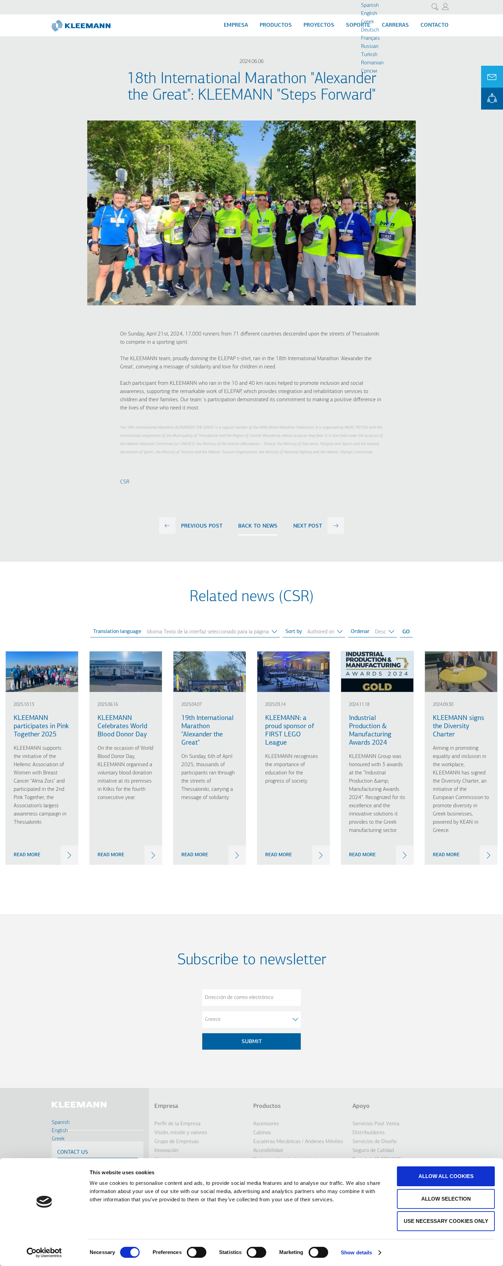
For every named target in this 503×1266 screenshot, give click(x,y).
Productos (276, 25)
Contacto (435, 25)
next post (307, 526)
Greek (367, 22)
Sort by (293, 631)
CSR (124, 482)
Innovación (166, 1150)
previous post (201, 526)
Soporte (358, 25)
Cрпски (369, 71)
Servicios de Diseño (374, 1141)
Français (370, 38)
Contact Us (72, 1152)
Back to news (258, 526)
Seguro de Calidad (373, 1150)
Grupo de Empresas (176, 1141)
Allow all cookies (446, 1176)
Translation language (117, 631)
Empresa (236, 25)
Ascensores (266, 1124)
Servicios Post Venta (375, 1124)
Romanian (372, 63)
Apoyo (361, 1106)
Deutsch (370, 30)
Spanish (370, 5)
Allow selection (446, 1199)
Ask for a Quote (492, 77)
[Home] (82, 22)
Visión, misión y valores (180, 1133)
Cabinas (262, 1133)
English (369, 13)
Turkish (369, 55)
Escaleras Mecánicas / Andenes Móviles (298, 1141)
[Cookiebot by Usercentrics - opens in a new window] (44, 1253)
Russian (369, 46)
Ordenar (360, 631)
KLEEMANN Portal (492, 99)
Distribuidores (368, 1133)
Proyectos (319, 25)
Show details (356, 1252)
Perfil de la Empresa (177, 1124)
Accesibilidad (268, 1150)
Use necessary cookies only (446, 1221)
